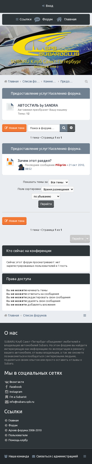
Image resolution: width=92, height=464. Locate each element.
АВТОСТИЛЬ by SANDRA (38, 105)
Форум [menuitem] (47, 19)
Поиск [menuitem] (86, 81)
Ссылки (25, 19)
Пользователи (18, 435)
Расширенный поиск (71, 128)
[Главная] (46, 54)
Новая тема (16, 127)
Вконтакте (17, 381)
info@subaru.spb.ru (22, 401)
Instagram (16, 391)
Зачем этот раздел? (34, 161)
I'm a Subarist (18, 396)
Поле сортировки (30, 189)
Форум (13, 425)
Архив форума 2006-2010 (25, 430)
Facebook (16, 386)
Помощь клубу (18, 440)
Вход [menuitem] (49, 5)
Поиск (63, 128)
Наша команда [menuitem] (19, 456)
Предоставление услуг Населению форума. (46, 93)
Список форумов (35, 315)
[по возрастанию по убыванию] (46, 196)
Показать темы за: (36, 182)
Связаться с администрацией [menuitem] (57, 456)
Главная (70, 19)
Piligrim (60, 164)
